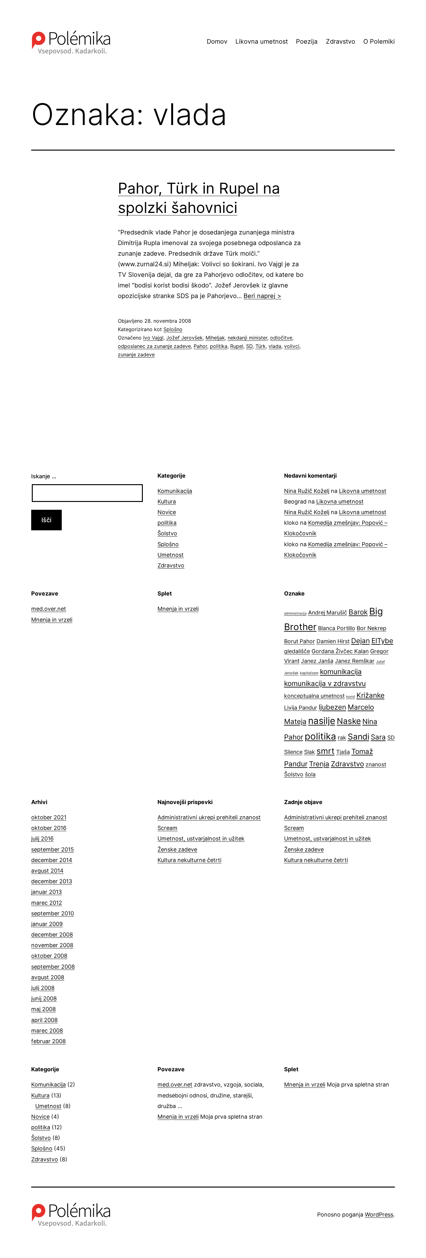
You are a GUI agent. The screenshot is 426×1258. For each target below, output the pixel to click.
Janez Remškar (355, 661)
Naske (349, 721)
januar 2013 (46, 892)
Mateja (295, 721)
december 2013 (51, 881)
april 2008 (44, 1020)
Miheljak (215, 338)
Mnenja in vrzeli (51, 619)
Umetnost (170, 555)
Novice (166, 512)
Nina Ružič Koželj (306, 491)
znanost (375, 764)
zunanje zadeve (136, 354)
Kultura (166, 501)
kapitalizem (309, 673)
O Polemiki (379, 41)
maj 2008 (43, 1009)
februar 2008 (48, 1041)
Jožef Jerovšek (184, 338)
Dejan (360, 640)
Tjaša (343, 752)
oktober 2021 (48, 817)
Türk (260, 346)
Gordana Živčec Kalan (340, 651)
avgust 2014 (47, 870)
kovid (350, 697)
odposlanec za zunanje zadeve (154, 346)
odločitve (281, 338)
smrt (326, 751)
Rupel (236, 346)
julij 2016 (42, 838)
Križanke (370, 695)
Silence (293, 752)
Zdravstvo (340, 41)
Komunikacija (174, 491)
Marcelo (361, 707)
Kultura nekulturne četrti (189, 860)
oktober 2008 (49, 955)
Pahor (200, 346)
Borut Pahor (299, 641)
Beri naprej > (262, 296)
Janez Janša (317, 661)
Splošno (172, 329)
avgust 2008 (47, 977)
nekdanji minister (247, 338)
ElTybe (382, 640)
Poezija (306, 41)
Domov (217, 41)
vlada (275, 346)
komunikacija (341, 671)
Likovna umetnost (261, 41)
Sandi (358, 736)
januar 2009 (47, 924)
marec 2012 (46, 902)
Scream (167, 828)
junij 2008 (44, 998)
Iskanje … (43, 476)
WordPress (379, 1214)
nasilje (321, 720)
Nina (369, 721)
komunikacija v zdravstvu (325, 683)
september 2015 (52, 849)
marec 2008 (47, 1030)
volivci (291, 346)
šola (310, 774)
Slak (309, 752)
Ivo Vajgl (153, 338)
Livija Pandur (300, 707)
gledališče (297, 651)
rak (342, 737)
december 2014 (51, 860)
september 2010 (52, 913)
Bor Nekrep (371, 628)
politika (218, 346)
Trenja (319, 763)
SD (249, 346)
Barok (358, 612)
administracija (295, 613)
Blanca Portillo (336, 628)
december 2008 (52, 934)
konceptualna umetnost (314, 695)
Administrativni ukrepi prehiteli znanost (209, 817)
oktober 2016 (48, 828)
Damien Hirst (333, 641)
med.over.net (48, 608)
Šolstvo (167, 533)
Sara (378, 737)
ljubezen (332, 707)
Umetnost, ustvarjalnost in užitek (200, 838)
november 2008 (52, 945)
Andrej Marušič (327, 612)
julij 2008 (43, 988)
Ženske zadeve (177, 849)
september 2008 (53, 966)
